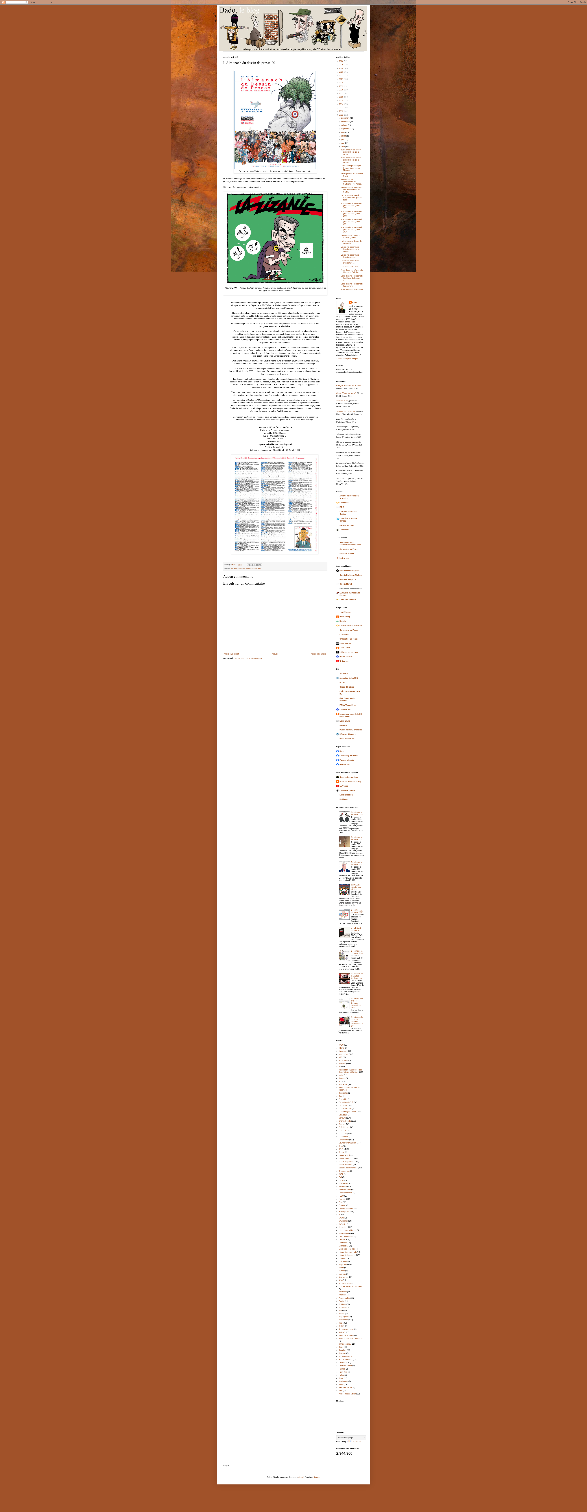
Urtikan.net (344, 661)
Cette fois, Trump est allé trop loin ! (349, 385)
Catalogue (343, 1115)
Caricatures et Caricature (351, 626)
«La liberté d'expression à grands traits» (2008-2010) (351, 229)
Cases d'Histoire (347, 687)
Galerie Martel (346, 584)
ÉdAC (341, 1174)
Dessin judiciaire (346, 1165)
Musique (342, 1274)
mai (343, 143)
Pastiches (343, 1292)
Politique (342, 1304)
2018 (341, 90)
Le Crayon (344, 558)
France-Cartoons (347, 554)
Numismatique (345, 1283)
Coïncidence (344, 1127)
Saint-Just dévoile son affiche (356, 887)
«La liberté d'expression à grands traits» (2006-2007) (351, 221)
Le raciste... (343, 1246)
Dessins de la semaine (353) (357, 813)
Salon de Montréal (346, 1335)
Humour (342, 1224)
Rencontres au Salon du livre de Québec (351, 236)
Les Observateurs (347, 790)
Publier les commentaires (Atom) (248, 658)
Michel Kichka (346, 657)
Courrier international (349, 777)
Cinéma (342, 1124)
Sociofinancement (346, 1356)
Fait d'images (345, 643)
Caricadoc (344, 503)
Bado (354, 302)
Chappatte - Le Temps (349, 639)
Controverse (344, 1140)
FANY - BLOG (345, 648)
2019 (341, 86)
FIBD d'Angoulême (348, 705)
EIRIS (342, 507)
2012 (341, 111)
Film (340, 1202)
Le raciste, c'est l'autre (350, 267)
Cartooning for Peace (349, 549)
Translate (357, 1442)
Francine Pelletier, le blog (350, 781)
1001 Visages (345, 612)
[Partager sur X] (254, 564)
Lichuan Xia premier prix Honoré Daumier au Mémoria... (351, 168)
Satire (341, 1347)
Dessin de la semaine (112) (357, 911)
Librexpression (346, 795)
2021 (341, 79)
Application (343, 1060)
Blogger (317, 1477)
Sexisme (342, 1353)
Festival (342, 1199)
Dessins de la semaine (348, 1168)
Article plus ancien (318, 654)
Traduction (343, 1372)
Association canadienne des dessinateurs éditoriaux (350, 1071)
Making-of (344, 799)
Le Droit (342, 1240)
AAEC (341, 1045)
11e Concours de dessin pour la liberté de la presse (351, 160)
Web (340, 1391)
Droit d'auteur (344, 1171)
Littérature (343, 1261)
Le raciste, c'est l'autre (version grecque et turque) (350, 249)
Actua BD (344, 674)
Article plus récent (231, 654)
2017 (341, 93)
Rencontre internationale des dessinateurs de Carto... (351, 189)
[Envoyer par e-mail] (248, 564)
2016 (341, 97)
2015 (341, 100)
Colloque (342, 1130)
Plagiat (341, 1301)
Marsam (343, 725)
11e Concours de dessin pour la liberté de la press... (351, 152)
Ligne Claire (345, 721)
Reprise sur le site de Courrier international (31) (357, 1003)
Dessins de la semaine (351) (357, 863)
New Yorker (343, 1277)
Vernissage (343, 1381)
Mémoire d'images (348, 734)
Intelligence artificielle (348, 1230)
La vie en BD (345, 710)
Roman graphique (346, 1329)
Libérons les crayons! (349, 652)
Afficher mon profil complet (347, 359)
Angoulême (343, 1054)
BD (340, 1081)
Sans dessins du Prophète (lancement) (352, 285)
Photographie (344, 1298)
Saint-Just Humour (348, 600)
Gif (340, 1215)
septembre (346, 129)
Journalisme (344, 1233)
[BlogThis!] (251, 564)
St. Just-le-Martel (346, 1360)
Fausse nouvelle (345, 1193)
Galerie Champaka (348, 579)
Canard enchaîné (346, 1102)
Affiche (341, 1048)
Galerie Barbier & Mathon (351, 575)
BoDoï (342, 682)
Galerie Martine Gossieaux (351, 588)
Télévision (343, 1363)
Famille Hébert (345, 1190)
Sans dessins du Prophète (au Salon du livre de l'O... (352, 278)
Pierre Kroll (344, 764)
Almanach (234, 568)
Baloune (342, 1078)
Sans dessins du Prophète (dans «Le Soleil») (352, 271)
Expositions (343, 1183)
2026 (341, 61)
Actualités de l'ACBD (349, 678)
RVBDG (342, 1332)
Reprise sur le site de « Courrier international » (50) (357, 1021)
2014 (341, 104)
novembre (345, 122)
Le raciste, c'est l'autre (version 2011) (350, 262)
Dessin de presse (246, 568)
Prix (340, 1310)
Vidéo (341, 1384)
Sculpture (343, 1350)
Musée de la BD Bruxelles (351, 730)
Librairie (342, 1258)
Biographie (343, 1093)
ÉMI (340, 1177)
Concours (343, 1133)
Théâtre (342, 1369)
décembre (345, 118)
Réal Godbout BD (347, 739)
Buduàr (343, 621)
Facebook (343, 1187)
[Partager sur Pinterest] (260, 564)
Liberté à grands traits (348, 1252)
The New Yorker (345, 1366)
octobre (344, 125)
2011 (341, 115)
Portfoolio (343, 1307)
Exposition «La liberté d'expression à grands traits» (351, 197)
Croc (341, 1146)
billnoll (301, 1477)
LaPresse (344, 786)
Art (340, 1067)
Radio (341, 1323)
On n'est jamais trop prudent (350, 1286)
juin (343, 139)
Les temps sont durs (347, 1249)
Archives (342, 1064)
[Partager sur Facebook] (257, 564)
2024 (341, 68)
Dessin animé (344, 1155)
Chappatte (344, 634)
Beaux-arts (343, 1084)
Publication (257, 568)
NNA (341, 1280)
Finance (342, 1205)
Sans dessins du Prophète (352, 290)
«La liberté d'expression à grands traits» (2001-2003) (351, 205)
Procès (341, 1314)
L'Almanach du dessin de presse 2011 (351, 242)
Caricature (343, 1105)
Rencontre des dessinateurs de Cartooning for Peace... (351, 181)
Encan (341, 1180)
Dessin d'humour (346, 1158)
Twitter (341, 1375)
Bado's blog (345, 617)
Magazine (343, 1264)
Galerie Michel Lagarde (350, 571)
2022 (341, 76)
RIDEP (341, 1326)
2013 (341, 108)
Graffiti (341, 1218)
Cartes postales (345, 1109)
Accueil (275, 654)
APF (340, 1057)
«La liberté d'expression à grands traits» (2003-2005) (351, 213)
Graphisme (343, 1221)
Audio (341, 1075)
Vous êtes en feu (345, 1388)
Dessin (341, 1152)
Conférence (343, 1137)
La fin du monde (345, 1236)
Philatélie (342, 1295)
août (343, 132)
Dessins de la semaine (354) (357, 952)
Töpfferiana (344, 530)
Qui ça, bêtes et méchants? (346, 393)
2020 (341, 83)
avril (343, 147)
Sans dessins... (345, 1344)
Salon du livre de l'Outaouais (350, 1339)
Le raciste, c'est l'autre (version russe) (350, 256)
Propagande (344, 1317)
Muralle (342, 1271)
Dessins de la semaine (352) (357, 838)
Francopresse (344, 1212)
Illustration (343, 1227)
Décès (341, 1149)
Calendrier (343, 1099)
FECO (341, 1196)
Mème (341, 1268)
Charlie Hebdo (345, 1121)
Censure (342, 1118)
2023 (341, 72)
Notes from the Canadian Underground (357, 976)
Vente (341, 1378)
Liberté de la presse (347, 1255)
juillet (343, 136)
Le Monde (343, 1243)
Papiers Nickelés (347, 525)
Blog (340, 1096)
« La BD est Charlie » (356, 929)
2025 (341, 65)
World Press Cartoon (347, 1394)
